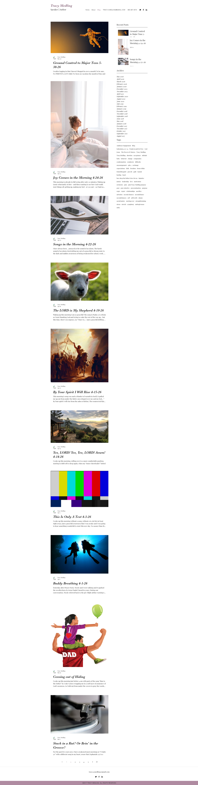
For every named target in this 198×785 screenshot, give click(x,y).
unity (118, 208)
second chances (129, 195)
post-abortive (125, 188)
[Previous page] (66, 762)
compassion (137, 159)
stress (118, 204)
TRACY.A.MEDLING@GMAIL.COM (114, 10)
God (146, 149)
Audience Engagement (124, 146)
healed (140, 172)
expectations (121, 168)
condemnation (121, 162)
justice (119, 182)
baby (118, 159)
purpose (144, 188)
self (129, 198)
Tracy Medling (141, 152)
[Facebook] (143, 10)
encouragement (122, 165)
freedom (133, 168)
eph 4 (129, 165)
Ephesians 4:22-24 (122, 149)
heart (124, 175)
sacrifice (138, 191)
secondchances (121, 198)
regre (118, 191)
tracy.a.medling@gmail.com (99, 772)
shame (140, 198)
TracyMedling (121, 155)
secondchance (139, 195)
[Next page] (92, 762)
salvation (119, 195)
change (130, 159)
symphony (130, 204)
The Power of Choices (128, 152)
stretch (124, 204)
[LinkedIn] (146, 10)
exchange (135, 165)
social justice (121, 201)
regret (123, 191)
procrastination (136, 188)
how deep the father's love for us (127, 178)
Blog (133, 146)
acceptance (137, 155)
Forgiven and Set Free (136, 149)
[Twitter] (140, 10)
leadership (125, 182)
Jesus (118, 152)
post (118, 188)
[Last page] (97, 762)
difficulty (138, 162)
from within (141, 168)
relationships (130, 191)
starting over (130, 201)
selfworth (134, 198)
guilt (134, 172)
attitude (144, 155)
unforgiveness (139, 204)
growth (130, 172)
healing (119, 175)
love (131, 182)
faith (127, 168)
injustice (141, 178)
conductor (130, 162)
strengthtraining (141, 201)
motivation (137, 182)
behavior (124, 159)
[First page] (62, 762)
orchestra (120, 185)
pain (125, 185)
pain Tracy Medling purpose (137, 185)
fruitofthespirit (121, 172)
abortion (129, 155)
